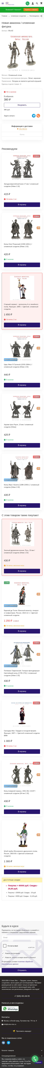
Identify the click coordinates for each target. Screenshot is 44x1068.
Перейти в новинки (31, 10)
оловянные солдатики (18, 16)
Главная (4, 16)
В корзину (22, 205)
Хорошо (38, 1062)
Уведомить (22, 105)
